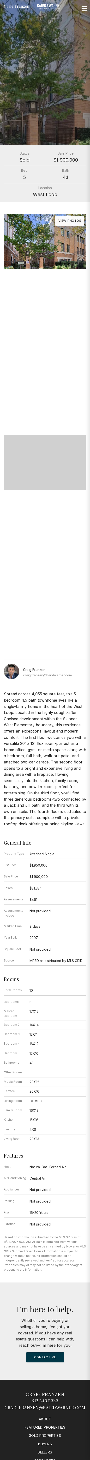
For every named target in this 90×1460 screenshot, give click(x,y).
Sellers (45, 1452)
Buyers (45, 1444)
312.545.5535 (45, 1400)
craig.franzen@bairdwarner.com (47, 675)
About (45, 1419)
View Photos (69, 220)
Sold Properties (45, 1435)
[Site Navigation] (84, 8)
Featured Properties (45, 1427)
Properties (45, 375)
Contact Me (45, 1357)
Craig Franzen (45, 1394)
